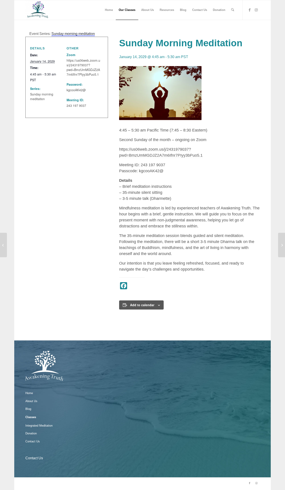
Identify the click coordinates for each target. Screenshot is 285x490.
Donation (31, 433)
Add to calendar (142, 305)
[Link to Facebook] (249, 9)
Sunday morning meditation (41, 96)
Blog (28, 409)
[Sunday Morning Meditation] (3, 245)
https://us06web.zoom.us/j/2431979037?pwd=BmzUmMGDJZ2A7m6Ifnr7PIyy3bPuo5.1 (83, 67)
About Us (31, 401)
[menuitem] (109, 10)
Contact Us (32, 441)
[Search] (232, 10)
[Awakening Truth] (37, 10)
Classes (30, 417)
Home (29, 393)
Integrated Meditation (39, 425)
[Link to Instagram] (256, 9)
